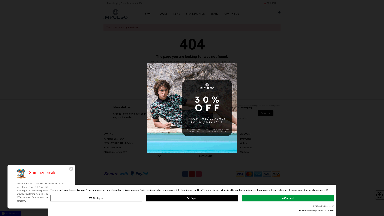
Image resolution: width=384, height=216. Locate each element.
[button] (150, 66)
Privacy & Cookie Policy (323, 206)
